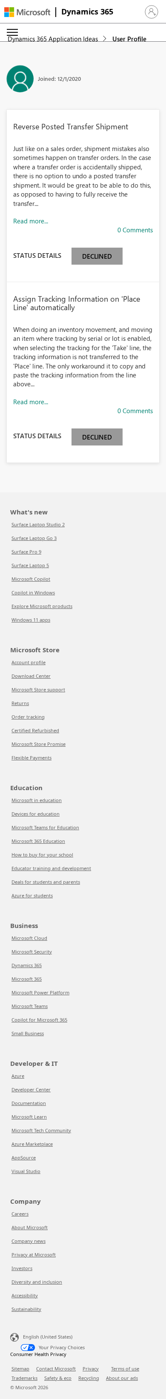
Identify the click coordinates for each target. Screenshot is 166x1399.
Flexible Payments (31, 757)
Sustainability (26, 1309)
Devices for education (35, 814)
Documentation (28, 1103)
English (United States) (47, 1336)
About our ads (122, 1378)
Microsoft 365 (26, 979)
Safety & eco (58, 1378)
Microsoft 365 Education (38, 841)
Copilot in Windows (33, 592)
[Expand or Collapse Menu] (12, 32)
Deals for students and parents (45, 882)
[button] (151, 12)
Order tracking (28, 717)
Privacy (91, 1368)
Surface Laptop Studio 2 (38, 524)
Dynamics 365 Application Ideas (53, 38)
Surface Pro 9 (26, 551)
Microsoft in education (36, 800)
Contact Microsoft (56, 1368)
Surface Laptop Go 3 (34, 538)
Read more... (30, 221)
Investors (21, 1268)
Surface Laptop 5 (30, 565)
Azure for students (32, 895)
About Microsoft (29, 1227)
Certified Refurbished (35, 730)
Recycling (88, 1378)
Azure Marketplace (32, 1144)
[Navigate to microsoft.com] (27, 12)
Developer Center (31, 1089)
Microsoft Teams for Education (45, 827)
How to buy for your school (42, 854)
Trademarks (24, 1378)
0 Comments (135, 230)
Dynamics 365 (87, 11)
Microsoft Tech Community (41, 1130)
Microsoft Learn (29, 1116)
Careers (20, 1214)
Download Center (31, 676)
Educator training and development (51, 868)
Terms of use (125, 1368)
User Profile (129, 38)
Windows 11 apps (30, 620)
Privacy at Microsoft (33, 1254)
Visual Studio (25, 1171)
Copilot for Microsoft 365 (39, 1019)
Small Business (27, 1033)
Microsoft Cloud (29, 938)
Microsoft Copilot (30, 579)
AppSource (23, 1157)
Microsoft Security (31, 951)
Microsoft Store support (38, 689)
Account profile (28, 662)
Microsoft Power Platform (40, 992)
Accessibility (24, 1295)
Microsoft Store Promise (38, 744)
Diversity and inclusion (36, 1282)
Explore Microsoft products (41, 606)
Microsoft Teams (29, 1006)
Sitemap (20, 1368)
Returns (20, 703)
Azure (17, 1076)
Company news (28, 1241)
